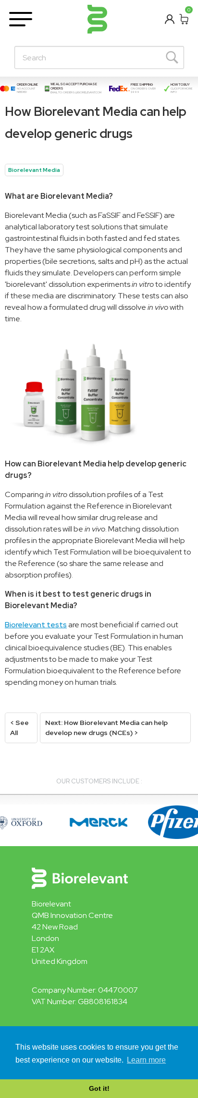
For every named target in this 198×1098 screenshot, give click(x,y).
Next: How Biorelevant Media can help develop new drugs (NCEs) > (106, 727)
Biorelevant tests (36, 625)
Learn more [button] (146, 1060)
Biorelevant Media (34, 170)
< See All (19, 727)
